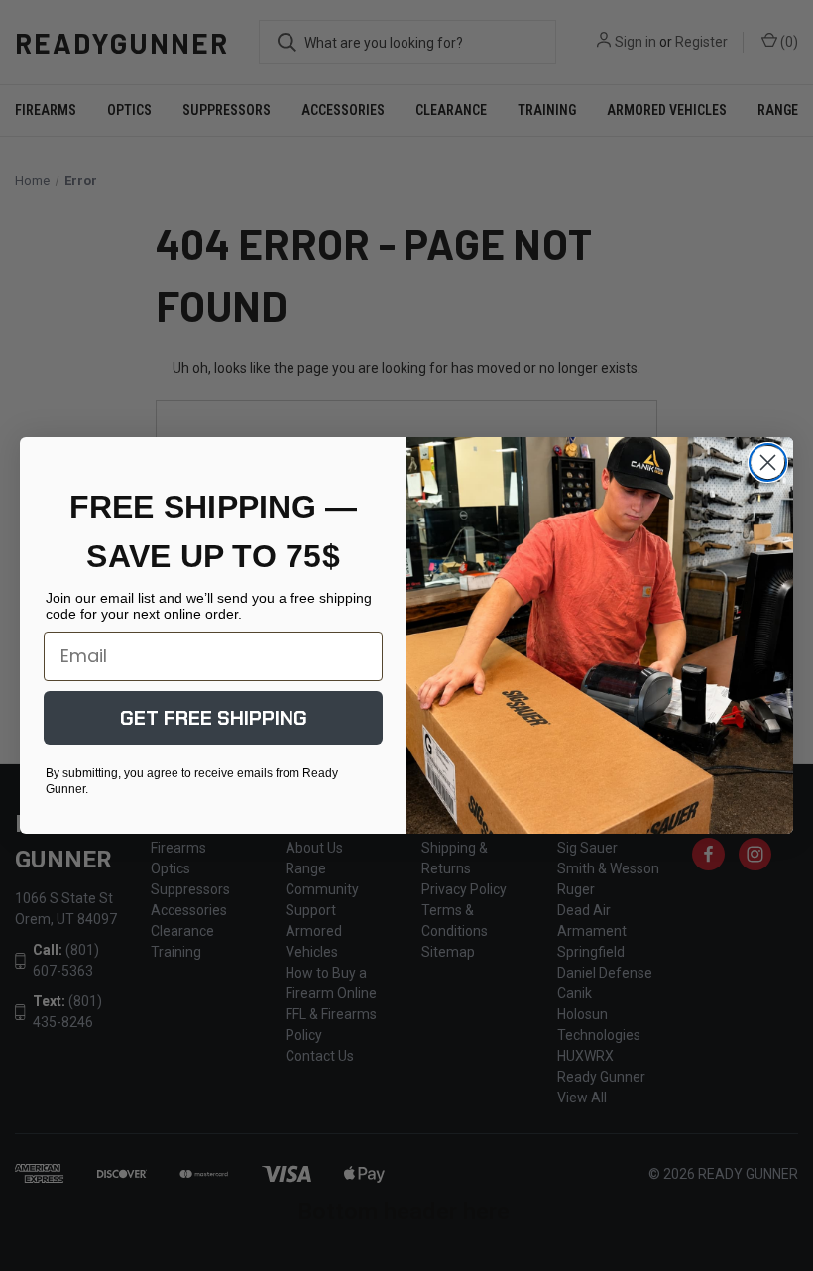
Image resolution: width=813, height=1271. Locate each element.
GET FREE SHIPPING (213, 718)
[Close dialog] (768, 462)
